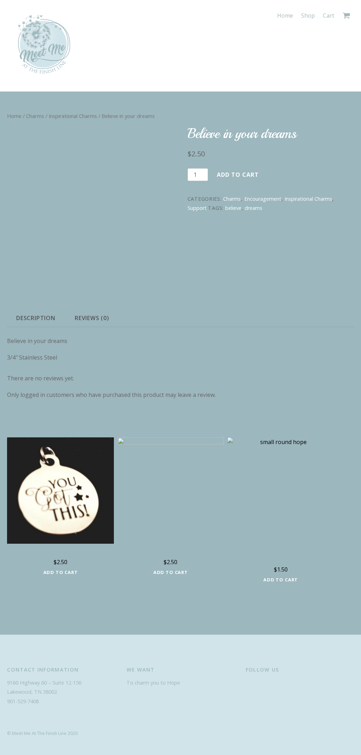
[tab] (35, 318)
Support (197, 208)
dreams (253, 208)
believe (233, 208)
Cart (328, 15)
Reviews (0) (92, 318)
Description (35, 318)
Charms (35, 115)
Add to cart (238, 175)
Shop (308, 15)
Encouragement (262, 198)
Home (285, 15)
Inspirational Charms (73, 115)
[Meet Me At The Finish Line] (44, 75)
